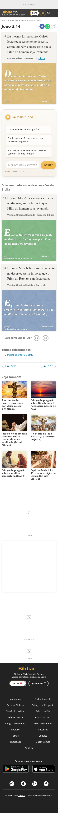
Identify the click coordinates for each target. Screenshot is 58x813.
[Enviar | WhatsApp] (47, 26)
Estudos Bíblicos (15, 705)
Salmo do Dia (43, 711)
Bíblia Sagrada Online (14, 15)
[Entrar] (43, 13)
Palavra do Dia (15, 717)
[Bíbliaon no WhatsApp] (12, 783)
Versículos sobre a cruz (19, 354)
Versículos (15, 699)
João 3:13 (10, 366)
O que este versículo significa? (24, 129)
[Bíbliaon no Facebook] (46, 783)
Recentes (43, 729)
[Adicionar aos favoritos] (53, 26)
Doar (34, 13)
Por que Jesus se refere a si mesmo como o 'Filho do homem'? (27, 152)
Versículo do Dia (15, 711)
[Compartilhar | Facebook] (42, 26)
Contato (43, 735)
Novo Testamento (43, 723)
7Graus (21, 795)
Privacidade (15, 741)
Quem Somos (43, 741)
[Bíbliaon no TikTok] (23, 783)
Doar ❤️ (17, 683)
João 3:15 (47, 366)
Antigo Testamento (15, 723)
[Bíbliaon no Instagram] (34, 783)
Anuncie (29, 747)
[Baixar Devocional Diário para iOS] (43, 769)
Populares (15, 729)
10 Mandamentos (43, 699)
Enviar (48, 165)
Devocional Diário (43, 717)
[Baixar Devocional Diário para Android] (16, 769)
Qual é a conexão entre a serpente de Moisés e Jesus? (26, 140)
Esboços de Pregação (43, 705)
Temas (15, 735)
